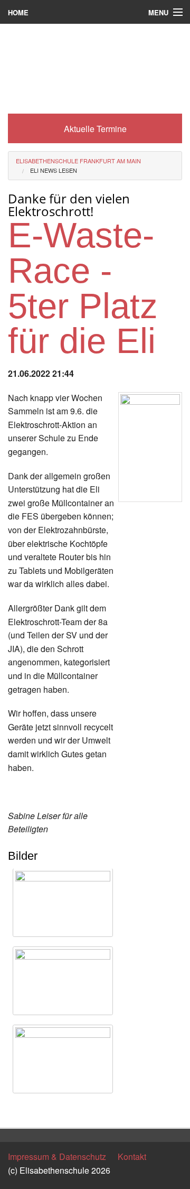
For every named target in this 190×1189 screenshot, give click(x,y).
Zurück (21, 1110)
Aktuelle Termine (95, 129)
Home (18, 12)
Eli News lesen (53, 170)
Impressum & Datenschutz (57, 1156)
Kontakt (132, 1156)
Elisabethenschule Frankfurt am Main (78, 160)
